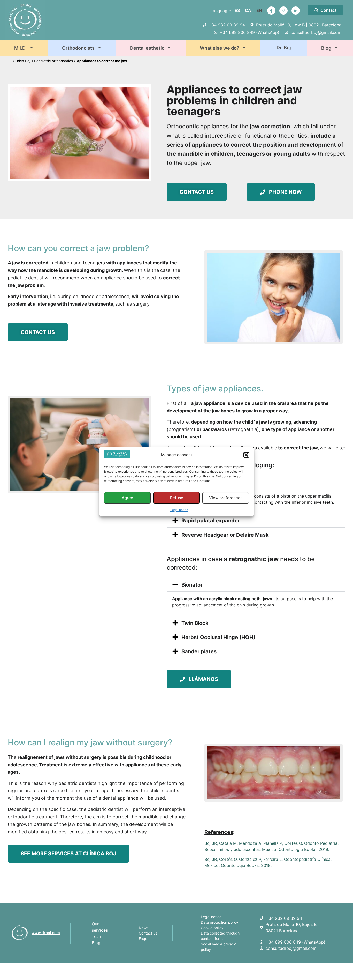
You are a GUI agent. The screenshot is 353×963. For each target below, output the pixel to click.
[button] (246, 454)
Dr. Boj (284, 47)
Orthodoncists (78, 48)
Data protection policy (219, 922)
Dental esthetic (147, 48)
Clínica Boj (21, 61)
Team (97, 936)
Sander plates (199, 651)
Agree (127, 497)
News (143, 927)
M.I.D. (20, 48)
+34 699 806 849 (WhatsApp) (249, 32)
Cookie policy (212, 927)
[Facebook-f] (271, 10)
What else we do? (219, 48)
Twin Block (195, 623)
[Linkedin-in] (295, 10)
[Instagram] (283, 10)
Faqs (143, 938)
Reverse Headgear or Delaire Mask (225, 535)
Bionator (192, 585)
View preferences (225, 497)
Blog (326, 48)
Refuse (176, 497)
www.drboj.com (46, 932)
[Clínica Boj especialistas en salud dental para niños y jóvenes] (263, 918)
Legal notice (179, 510)
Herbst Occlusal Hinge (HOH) (218, 637)
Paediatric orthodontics (53, 61)
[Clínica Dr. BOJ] (20, 932)
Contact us (148, 933)
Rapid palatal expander (210, 520)
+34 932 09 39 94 (227, 24)
